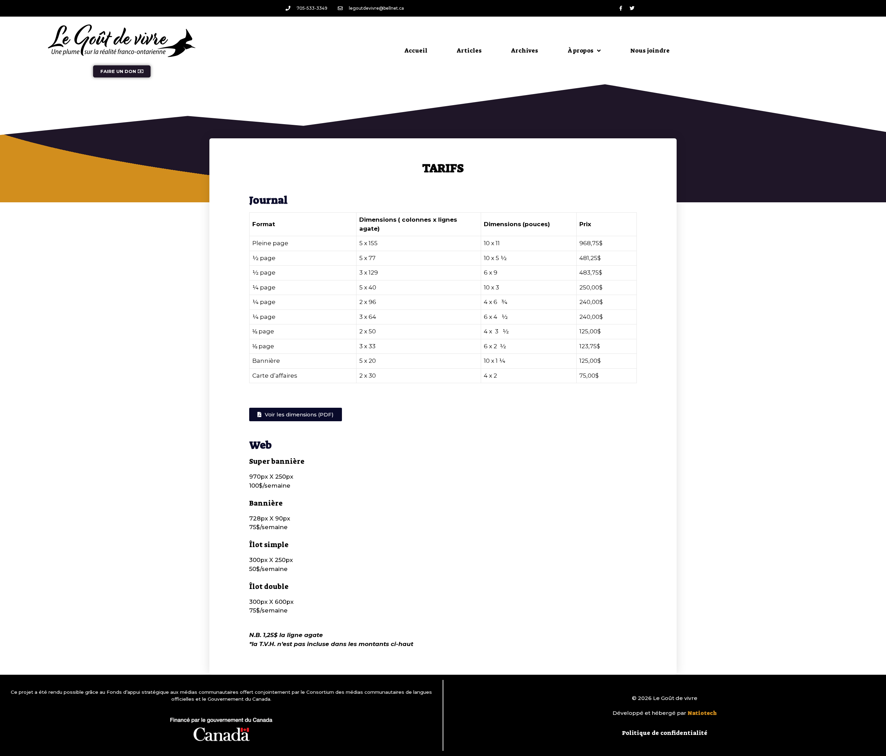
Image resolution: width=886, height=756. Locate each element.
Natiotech (702, 713)
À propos (581, 50)
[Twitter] (632, 8)
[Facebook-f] (620, 8)
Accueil (416, 50)
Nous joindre (650, 50)
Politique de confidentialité (664, 733)
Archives (524, 50)
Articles (469, 50)
